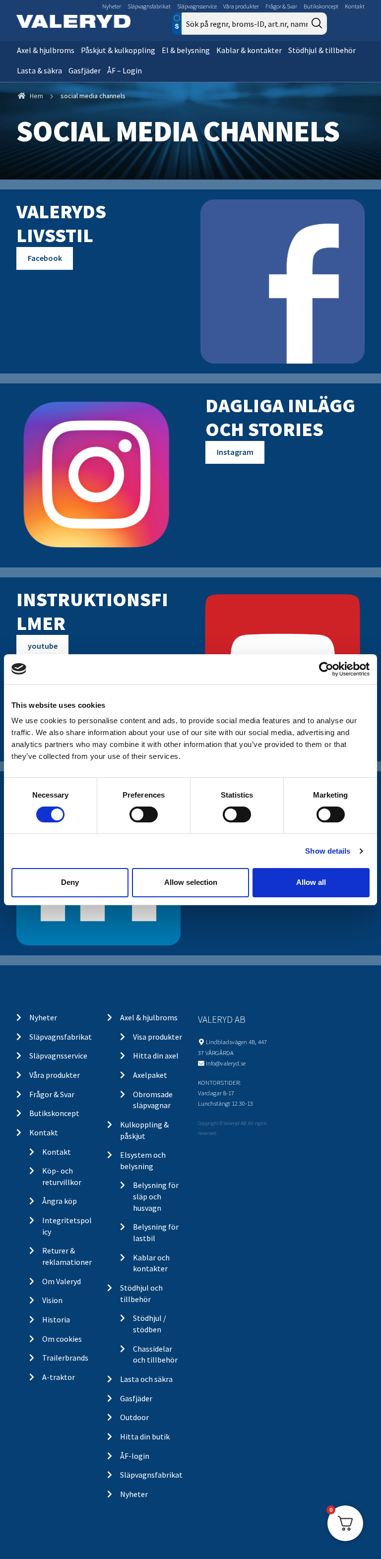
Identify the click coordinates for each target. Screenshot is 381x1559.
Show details (327, 851)
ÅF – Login (124, 70)
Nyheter (111, 6)
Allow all (311, 882)
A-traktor (58, 1377)
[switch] (143, 814)
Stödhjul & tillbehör (322, 50)
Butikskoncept (321, 6)
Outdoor (134, 1417)
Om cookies (62, 1339)
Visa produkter (157, 1037)
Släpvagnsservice (197, 6)
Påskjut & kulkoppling (118, 50)
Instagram (235, 452)
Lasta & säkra (39, 70)
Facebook (45, 258)
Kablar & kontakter (249, 50)
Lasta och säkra (146, 1379)
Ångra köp (59, 1201)
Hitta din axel (156, 1055)
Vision (52, 1300)
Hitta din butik (145, 1436)
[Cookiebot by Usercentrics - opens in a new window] (326, 668)
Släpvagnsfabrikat (149, 6)
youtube (43, 646)
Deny (70, 882)
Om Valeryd (61, 1281)
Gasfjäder (84, 70)
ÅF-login (134, 1456)
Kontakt (355, 6)
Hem (36, 95)
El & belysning (186, 50)
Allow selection (190, 882)
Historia (56, 1319)
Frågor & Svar (281, 6)
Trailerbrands (65, 1358)
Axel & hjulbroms (45, 50)
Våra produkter (241, 6)
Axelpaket (150, 1075)
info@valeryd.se (226, 1063)
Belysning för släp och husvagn (156, 1196)
